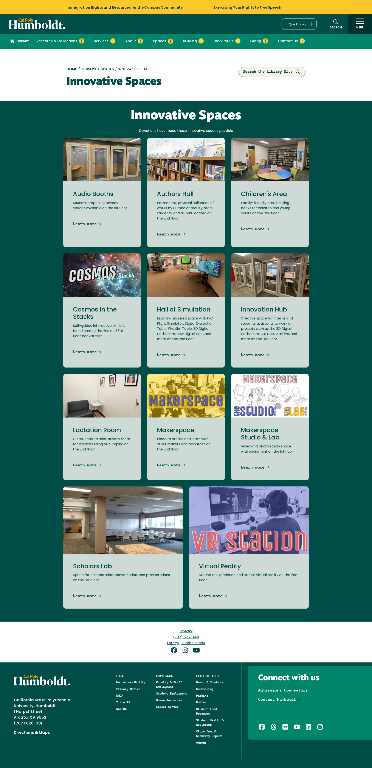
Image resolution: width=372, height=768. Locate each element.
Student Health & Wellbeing (210, 722)
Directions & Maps (32, 733)
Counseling (204, 689)
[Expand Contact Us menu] (302, 41)
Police (201, 702)
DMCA (119, 695)
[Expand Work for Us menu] (237, 41)
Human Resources (169, 700)
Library (22, 41)
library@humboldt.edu (186, 643)
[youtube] (197, 651)
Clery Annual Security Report (209, 734)
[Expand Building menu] (201, 41)
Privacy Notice (128, 689)
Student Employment (171, 693)
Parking (202, 695)
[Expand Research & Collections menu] (81, 41)
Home (72, 69)
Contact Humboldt (277, 699)
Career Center (167, 707)
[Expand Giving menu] (265, 41)
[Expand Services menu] (112, 41)
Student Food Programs (206, 711)
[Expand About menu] (140, 41)
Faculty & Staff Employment (169, 685)
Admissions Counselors (283, 690)
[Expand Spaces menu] (170, 41)
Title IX (123, 702)
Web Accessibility (131, 682)
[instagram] (186, 651)
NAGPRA (121, 709)
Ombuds (201, 742)
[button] (299, 24)
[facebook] (175, 651)
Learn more (85, 223)
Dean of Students (210, 682)
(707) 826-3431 (186, 637)
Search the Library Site (268, 71)
